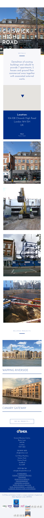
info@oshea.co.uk (22, 453)
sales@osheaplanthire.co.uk (22, 471)
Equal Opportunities (22, 475)
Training (22, 477)
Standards (22, 473)
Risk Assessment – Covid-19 (22, 487)
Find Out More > (22, 352)
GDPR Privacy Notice (22, 485)
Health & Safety (22, 479)
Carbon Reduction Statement (22, 489)
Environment (22, 481)
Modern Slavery (22, 483)
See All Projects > (22, 421)
